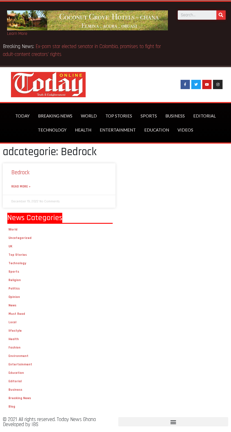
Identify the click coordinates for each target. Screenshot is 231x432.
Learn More (17, 34)
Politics (14, 288)
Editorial (204, 115)
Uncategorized (20, 238)
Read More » (20, 186)
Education (156, 129)
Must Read (16, 314)
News (12, 305)
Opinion (14, 297)
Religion (14, 280)
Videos (185, 129)
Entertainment (118, 129)
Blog (11, 406)
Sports (149, 115)
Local (12, 322)
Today (22, 115)
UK (10, 246)
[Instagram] (218, 84)
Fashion (14, 347)
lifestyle (15, 331)
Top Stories (118, 115)
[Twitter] (196, 84)
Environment (18, 356)
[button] (173, 421)
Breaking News (55, 115)
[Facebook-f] (185, 84)
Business (175, 115)
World (89, 115)
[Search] (221, 15)
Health (83, 129)
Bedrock (20, 172)
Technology (52, 129)
